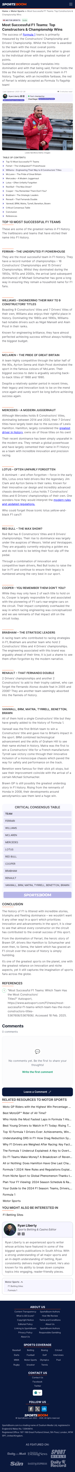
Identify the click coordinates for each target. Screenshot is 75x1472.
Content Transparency (25, 1311)
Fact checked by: (37, 96)
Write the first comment (37, 1072)
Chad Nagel (33, 99)
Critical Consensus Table (18, 207)
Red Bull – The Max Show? (19, 186)
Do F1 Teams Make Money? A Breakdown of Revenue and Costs (38, 1157)
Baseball (16, 1350)
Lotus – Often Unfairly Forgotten (21, 182)
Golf (45, 1355)
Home (5, 11)
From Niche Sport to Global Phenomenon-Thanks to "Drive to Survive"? (38, 1175)
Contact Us (37, 1377)
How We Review (50, 1315)
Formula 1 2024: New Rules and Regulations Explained (38, 1169)
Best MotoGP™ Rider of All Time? (24, 1113)
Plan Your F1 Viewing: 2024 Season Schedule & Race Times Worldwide (38, 1182)
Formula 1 (29, 34)
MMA (16, 1360)
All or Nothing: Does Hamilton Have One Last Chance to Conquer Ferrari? (38, 1163)
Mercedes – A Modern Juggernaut (22, 178)
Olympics (44, 1360)
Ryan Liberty (14, 96)
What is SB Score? (25, 1315)
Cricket (58, 1350)
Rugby (16, 1364)
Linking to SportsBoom (25, 1328)
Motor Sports (17, 11)
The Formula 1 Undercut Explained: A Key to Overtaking (38, 1150)
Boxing (44, 1350)
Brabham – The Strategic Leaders (22, 195)
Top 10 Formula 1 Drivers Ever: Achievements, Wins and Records (38, 1132)
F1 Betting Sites (13, 1215)
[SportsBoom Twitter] (37, 1409)
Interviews (58, 1355)
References (11, 216)
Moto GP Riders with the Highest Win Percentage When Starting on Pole (38, 1106)
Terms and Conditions (50, 1320)
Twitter (37, 1386)
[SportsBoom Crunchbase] (44, 1409)
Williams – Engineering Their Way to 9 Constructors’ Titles (33, 170)
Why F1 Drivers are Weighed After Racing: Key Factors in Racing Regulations (38, 1144)
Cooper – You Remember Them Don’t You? (26, 191)
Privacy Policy (25, 1332)
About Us (25, 1336)
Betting (30, 1350)
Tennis (44, 1364)
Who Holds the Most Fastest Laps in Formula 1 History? (38, 1119)
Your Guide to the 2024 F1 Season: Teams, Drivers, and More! (38, 1188)
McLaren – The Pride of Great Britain (23, 174)
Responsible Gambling (50, 1332)
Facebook (37, 1381)
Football (31, 1355)
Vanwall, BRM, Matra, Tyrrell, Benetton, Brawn (28, 203)
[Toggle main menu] (70, 4)
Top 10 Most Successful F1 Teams (22, 161)
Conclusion (11, 212)
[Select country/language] (37, 1393)
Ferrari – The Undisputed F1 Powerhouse (25, 166)
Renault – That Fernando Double (21, 199)
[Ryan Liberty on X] (21, 96)
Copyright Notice (25, 1320)
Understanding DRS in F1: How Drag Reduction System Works (38, 1138)
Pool (58, 1360)
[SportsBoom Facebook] (30, 1409)
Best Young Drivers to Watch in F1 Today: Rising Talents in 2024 (38, 1125)
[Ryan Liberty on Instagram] (23, 96)
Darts (16, 1355)
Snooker (31, 1364)
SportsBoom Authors (50, 1311)
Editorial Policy (25, 1324)
